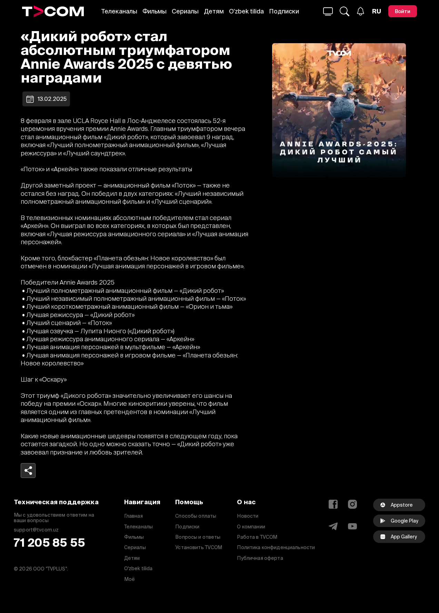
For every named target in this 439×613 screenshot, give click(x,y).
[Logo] (53, 11)
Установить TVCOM (198, 547)
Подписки (284, 11)
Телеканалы (119, 11)
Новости (247, 516)
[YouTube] (352, 526)
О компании (251, 526)
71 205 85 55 (49, 543)
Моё (129, 579)
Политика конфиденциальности (276, 547)
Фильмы (154, 11)
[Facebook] (333, 504)
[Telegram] (333, 526)
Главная (133, 516)
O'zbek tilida (246, 11)
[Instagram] (352, 504)
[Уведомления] (360, 11)
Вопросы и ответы (197, 537)
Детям (214, 11)
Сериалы (185, 11)
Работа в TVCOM (257, 537)
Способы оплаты (195, 516)
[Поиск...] (328, 11)
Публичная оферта (260, 558)
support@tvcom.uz (36, 530)
